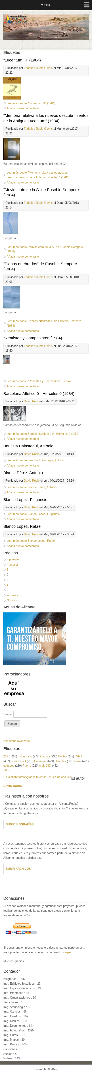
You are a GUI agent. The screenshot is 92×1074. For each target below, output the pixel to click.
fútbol (78, 756)
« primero (13, 559)
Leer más (31, 103)
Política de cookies (58, 777)
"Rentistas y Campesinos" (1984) (32, 338)
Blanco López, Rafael (22, 526)
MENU (46, 5)
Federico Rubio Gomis (38, 68)
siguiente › (13, 595)
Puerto (27, 765)
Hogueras (40, 761)
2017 (6, 756)
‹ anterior (12, 564)
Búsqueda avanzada (16, 741)
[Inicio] (46, 39)
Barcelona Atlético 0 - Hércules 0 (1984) (38, 393)
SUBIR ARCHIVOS (18, 868)
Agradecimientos (35, 777)
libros (77, 761)
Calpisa (45, 756)
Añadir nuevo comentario (23, 108)
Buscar (8, 714)
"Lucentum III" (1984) (22, 60)
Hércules (60, 761)
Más (6, 770)
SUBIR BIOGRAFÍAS (20, 824)
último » (12, 600)
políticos (8, 765)
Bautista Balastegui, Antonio (28, 446)
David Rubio (32, 401)
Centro (62, 756)
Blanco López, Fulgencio (25, 499)
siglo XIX (45, 765)
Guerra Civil (18, 761)
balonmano (25, 756)
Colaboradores (15, 777)
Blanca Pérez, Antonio (23, 473)
